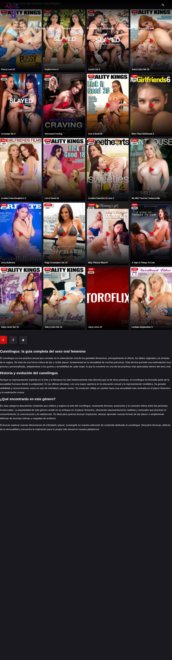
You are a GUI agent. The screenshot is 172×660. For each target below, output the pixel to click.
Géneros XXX (20, 28)
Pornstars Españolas (100, 28)
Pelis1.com (126, 28)
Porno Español (71, 28)
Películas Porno (44, 28)
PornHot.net (146, 28)
